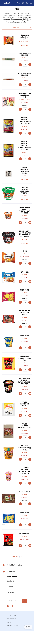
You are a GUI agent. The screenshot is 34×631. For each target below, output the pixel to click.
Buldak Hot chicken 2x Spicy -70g (24, 358)
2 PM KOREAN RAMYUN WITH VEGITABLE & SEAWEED (25, 234)
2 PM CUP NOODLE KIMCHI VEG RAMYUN (24, 190)
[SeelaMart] (7, 3)
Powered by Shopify (12, 625)
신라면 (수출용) (24, 533)
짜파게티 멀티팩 (24, 492)
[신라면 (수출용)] (8, 540)
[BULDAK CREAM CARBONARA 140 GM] (8, 101)
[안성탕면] (8, 257)
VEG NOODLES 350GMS (25, 54)
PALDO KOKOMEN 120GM (24, 404)
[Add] (29, 64)
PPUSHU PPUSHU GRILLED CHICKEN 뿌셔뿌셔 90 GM (24, 145)
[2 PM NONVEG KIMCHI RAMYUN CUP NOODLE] (8, 215)
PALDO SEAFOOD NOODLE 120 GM (24, 426)
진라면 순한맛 (24, 335)
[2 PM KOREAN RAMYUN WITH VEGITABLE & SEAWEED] (8, 237)
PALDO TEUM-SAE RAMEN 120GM (24, 313)
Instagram (10, 592)
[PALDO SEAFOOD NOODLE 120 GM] (8, 431)
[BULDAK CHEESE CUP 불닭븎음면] (8, 453)
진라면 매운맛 (24, 290)
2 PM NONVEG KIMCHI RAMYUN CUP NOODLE (24, 210)
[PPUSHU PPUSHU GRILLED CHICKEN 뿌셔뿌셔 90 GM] (8, 150)
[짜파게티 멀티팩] (8, 498)
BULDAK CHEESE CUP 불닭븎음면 (24, 448)
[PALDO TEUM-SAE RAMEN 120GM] (8, 319)
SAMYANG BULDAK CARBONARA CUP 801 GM (24, 470)
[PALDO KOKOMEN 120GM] (8, 409)
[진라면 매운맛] (8, 296)
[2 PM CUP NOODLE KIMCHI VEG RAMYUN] (8, 193)
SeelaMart (9, 616)
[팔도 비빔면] (8, 277)
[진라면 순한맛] (8, 342)
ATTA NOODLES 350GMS (24, 74)
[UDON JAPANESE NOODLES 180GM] (8, 173)
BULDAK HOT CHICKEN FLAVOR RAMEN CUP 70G (24, 381)
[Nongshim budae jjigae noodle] (8, 40)
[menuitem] (18, 3)
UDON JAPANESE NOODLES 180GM (24, 170)
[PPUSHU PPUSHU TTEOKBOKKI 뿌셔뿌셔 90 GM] (8, 126)
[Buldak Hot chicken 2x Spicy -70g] (8, 363)
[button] (18, 3)
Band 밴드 (10, 581)
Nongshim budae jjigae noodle (24, 37)
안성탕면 (25, 251)
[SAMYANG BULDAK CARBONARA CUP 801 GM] (8, 476)
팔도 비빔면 (25, 272)
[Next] (21, 556)
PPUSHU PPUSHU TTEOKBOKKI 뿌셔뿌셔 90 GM (24, 120)
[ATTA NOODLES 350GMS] (8, 79)
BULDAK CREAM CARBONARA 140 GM (24, 95)
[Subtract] (20, 64)
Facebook (10, 587)
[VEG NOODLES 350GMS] (8, 59)
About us (9, 622)
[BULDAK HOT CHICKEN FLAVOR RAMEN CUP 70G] (8, 386)
